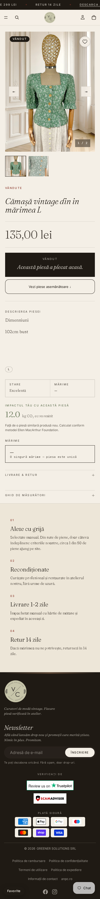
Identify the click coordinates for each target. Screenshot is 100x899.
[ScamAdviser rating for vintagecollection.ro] (50, 799)
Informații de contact (43, 879)
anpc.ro (66, 879)
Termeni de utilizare (32, 870)
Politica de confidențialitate (68, 861)
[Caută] (17, 17)
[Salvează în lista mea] (84, 41)
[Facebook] (45, 892)
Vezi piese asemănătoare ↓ (50, 287)
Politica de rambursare (28, 861)
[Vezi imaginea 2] (38, 166)
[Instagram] (55, 892)
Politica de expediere (66, 870)
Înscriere (80, 752)
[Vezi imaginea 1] (15, 166)
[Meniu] (6, 17)
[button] (50, 92)
